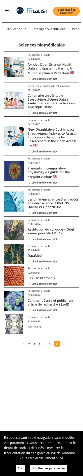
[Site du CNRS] (20, 11)
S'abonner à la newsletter (66, 11)
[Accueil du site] (37, 11)
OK (20, 468)
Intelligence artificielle (49, 29)
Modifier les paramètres (48, 468)
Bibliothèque (16, 29)
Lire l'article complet (44, 79)
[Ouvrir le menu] (7, 11)
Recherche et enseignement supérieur (49, 86)
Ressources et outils (39, 54)
